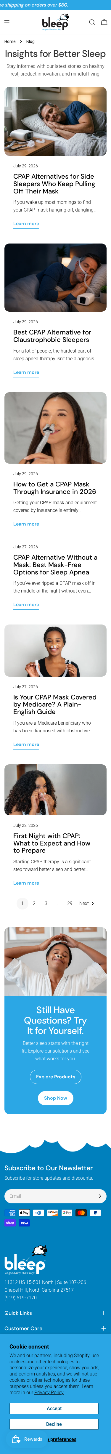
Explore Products (55, 1077)
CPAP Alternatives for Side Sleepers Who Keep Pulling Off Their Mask (54, 183)
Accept (54, 1408)
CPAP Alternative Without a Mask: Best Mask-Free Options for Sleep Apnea (55, 564)
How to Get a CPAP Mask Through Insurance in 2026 (54, 488)
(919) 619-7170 (20, 1298)
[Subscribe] (100, 1196)
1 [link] (22, 903)
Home (10, 41)
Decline (54, 1424)
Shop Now (55, 1098)
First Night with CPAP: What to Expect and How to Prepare (51, 843)
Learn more (26, 223)
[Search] (92, 22)
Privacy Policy (49, 1392)
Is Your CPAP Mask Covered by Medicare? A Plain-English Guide (54, 704)
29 (70, 903)
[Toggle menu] (7, 22)
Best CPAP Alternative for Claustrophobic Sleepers (52, 336)
